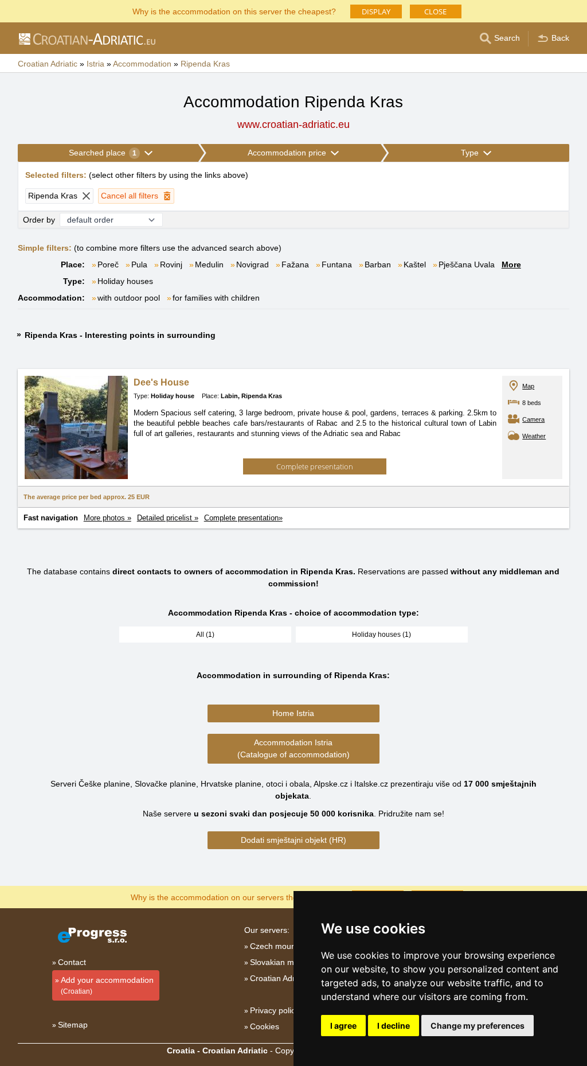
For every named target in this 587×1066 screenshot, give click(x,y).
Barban (378, 264)
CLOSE (435, 11)
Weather (534, 436)
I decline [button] (393, 1025)
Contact (72, 962)
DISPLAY (376, 11)
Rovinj (171, 264)
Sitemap (73, 1024)
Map (528, 386)
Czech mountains (281, 946)
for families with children (216, 297)
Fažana (295, 264)
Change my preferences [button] (478, 1025)
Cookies (264, 1026)
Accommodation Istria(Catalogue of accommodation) (293, 748)
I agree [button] (343, 1025)
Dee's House (161, 382)
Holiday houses (125, 281)
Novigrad (252, 264)
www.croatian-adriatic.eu (293, 124)
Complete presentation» (243, 517)
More (511, 264)
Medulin (209, 264)
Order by (39, 219)
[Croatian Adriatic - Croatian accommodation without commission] (86, 38)
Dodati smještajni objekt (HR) (293, 840)
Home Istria (293, 713)
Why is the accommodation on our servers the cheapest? (234, 896)
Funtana (337, 264)
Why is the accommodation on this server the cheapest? (234, 10)
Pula (139, 264)
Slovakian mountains (287, 962)
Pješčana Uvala (467, 264)
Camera (533, 419)
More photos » (107, 517)
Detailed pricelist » (167, 517)
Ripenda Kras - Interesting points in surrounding (120, 335)
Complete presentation (314, 466)
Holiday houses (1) (381, 635)
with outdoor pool (128, 297)
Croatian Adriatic (280, 978)
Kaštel (415, 264)
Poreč (108, 264)
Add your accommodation (107, 985)
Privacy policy (274, 1010)
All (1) (205, 635)
